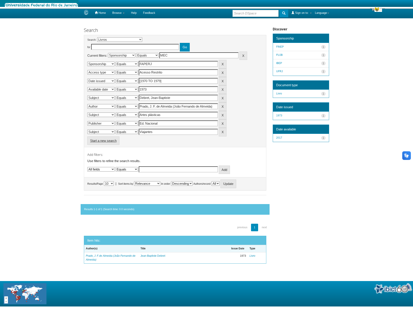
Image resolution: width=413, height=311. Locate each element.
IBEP (279, 63)
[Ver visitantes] (24, 293)
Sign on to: (302, 12)
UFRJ (279, 71)
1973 (279, 115)
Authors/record (202, 183)
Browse (117, 12)
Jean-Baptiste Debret (152, 255)
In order (165, 183)
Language (321, 12)
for (88, 47)
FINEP (280, 46)
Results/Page (95, 183)
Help (134, 12)
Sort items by (125, 183)
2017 (279, 137)
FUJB (279, 54)
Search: (91, 39)
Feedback (149, 12)
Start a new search (103, 140)
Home (102, 12)
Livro (252, 255)
